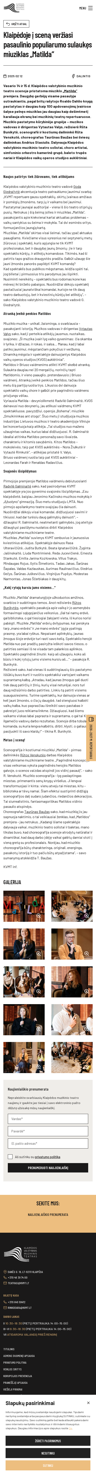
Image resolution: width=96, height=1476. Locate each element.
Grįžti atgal (19, 24)
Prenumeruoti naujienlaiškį (48, 1168)
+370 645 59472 (16, 1302)
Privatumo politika (14, 1362)
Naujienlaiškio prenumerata (48, 1214)
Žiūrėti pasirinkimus (48, 1441)
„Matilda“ (70, 91)
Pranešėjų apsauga (15, 1382)
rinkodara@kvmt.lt (20, 1307)
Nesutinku (48, 1453)
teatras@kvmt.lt (18, 1283)
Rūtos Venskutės (33, 755)
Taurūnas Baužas (37, 811)
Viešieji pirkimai (12, 1389)
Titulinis (9, 1349)
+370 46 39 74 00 (17, 1277)
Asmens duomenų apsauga (19, 1356)
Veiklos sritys (12, 1369)
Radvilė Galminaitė (17, 486)
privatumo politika (47, 1157)
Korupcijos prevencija (17, 1376)
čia (70, 1428)
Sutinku (48, 1465)
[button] (88, 1403)
